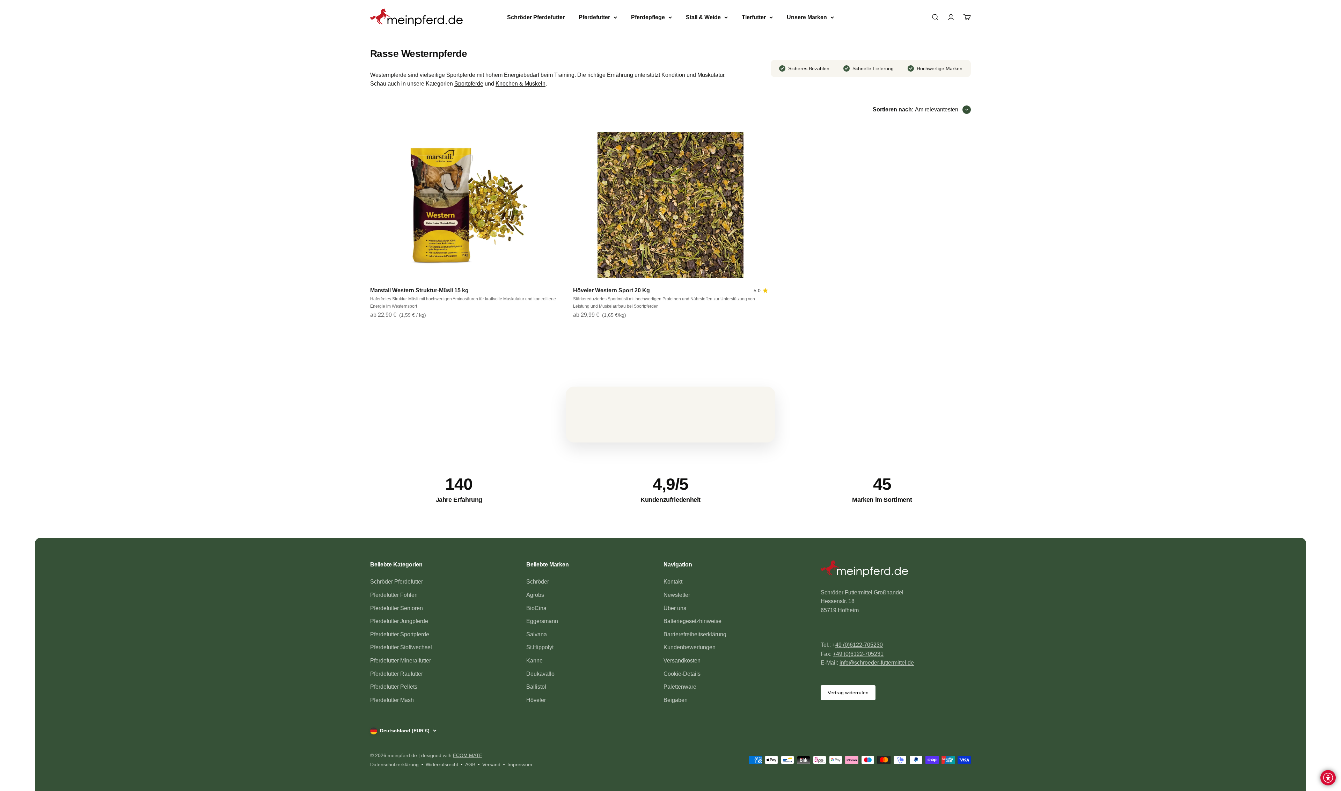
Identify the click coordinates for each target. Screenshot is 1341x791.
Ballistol (536, 687)
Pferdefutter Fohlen (394, 595)
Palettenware (680, 687)
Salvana (536, 634)
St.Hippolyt (540, 647)
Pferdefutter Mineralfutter (400, 661)
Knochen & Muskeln (520, 84)
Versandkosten (682, 661)
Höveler (536, 700)
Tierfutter (754, 17)
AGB (470, 764)
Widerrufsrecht (442, 764)
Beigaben (676, 700)
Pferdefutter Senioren (396, 608)
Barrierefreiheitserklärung (695, 634)
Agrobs (535, 595)
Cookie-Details (682, 674)
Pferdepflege (648, 17)
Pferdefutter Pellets (393, 687)
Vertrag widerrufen (848, 692)
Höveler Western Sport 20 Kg (611, 290)
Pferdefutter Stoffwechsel (401, 647)
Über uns (675, 608)
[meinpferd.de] (896, 570)
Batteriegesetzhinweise (692, 621)
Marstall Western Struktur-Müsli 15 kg (419, 290)
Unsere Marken (807, 17)
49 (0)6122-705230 (859, 645)
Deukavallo (540, 674)
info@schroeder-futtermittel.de (877, 663)
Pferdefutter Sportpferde (399, 634)
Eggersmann (542, 621)
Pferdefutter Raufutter (396, 674)
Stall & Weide (703, 17)
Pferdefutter (594, 17)
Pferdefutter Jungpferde (399, 621)
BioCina (536, 608)
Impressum (519, 764)
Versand (491, 764)
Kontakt (673, 582)
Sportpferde (468, 84)
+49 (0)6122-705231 (858, 654)
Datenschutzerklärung (394, 764)
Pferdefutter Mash (392, 700)
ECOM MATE (467, 755)
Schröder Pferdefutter (536, 17)
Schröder (537, 582)
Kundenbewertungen (690, 647)
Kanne (534, 661)
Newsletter (677, 595)
